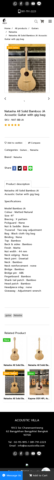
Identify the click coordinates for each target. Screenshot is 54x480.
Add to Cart (39, 475)
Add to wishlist (14, 142)
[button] (35, 21)
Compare (35, 142)
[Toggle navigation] (50, 21)
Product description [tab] (18, 184)
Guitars (24, 150)
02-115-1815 (20, 442)
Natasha (34, 150)
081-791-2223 (38, 442)
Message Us (13, 475)
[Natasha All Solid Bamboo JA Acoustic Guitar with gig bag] (27, 68)
